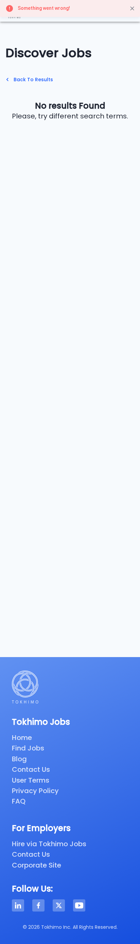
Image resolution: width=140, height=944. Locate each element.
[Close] (132, 8)
